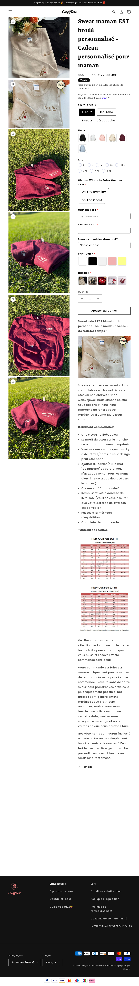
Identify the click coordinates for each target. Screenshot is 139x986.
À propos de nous (61, 891)
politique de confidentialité (109, 918)
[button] (10, 12)
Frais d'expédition (88, 84)
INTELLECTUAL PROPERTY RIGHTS (111, 926)
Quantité (83, 291)
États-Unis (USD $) (23, 962)
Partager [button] (88, 767)
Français (51, 962)
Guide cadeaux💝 (61, 906)
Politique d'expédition (105, 899)
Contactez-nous (61, 899)
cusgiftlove (87, 965)
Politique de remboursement (101, 909)
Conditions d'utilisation (106, 891)
